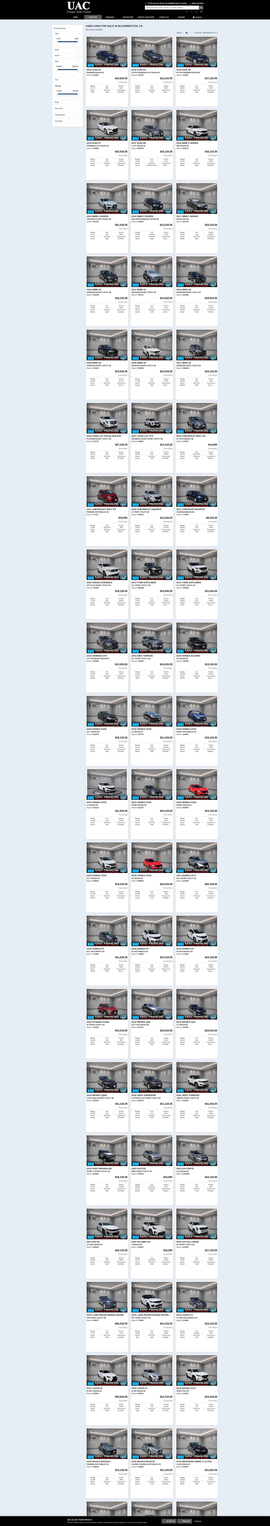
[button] (201, 8)
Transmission (60, 115)
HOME (75, 17)
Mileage (58, 86)
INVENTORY (93, 17)
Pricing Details (123, 82)
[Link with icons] (187, 11)
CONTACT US (164, 17)
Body (57, 102)
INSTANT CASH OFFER (146, 17)
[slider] (57, 42)
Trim (56, 80)
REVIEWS (181, 17)
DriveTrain (59, 109)
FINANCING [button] (111, 17)
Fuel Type (58, 121)
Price (57, 61)
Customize (197, 1521)
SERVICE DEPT (128, 17)
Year (56, 34)
